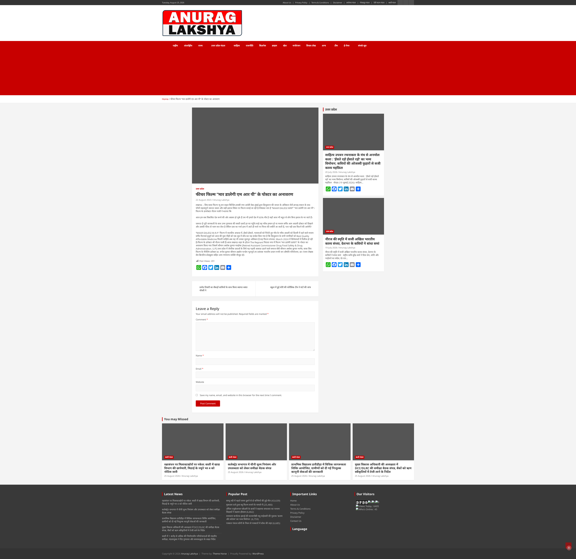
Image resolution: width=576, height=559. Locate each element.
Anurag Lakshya (221, 199)
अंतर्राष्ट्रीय (188, 45)
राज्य (200, 45)
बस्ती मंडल (392, 2)
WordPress (258, 553)
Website (200, 381)
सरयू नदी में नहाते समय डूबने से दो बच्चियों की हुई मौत (248, 500)
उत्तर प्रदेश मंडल (218, 45)
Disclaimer (337, 2)
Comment (202, 319)
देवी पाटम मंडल (379, 2)
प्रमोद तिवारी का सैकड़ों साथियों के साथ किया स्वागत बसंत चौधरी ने (224, 289)
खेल (285, 45)
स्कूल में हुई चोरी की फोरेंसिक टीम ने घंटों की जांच (290, 287)
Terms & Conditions (320, 2)
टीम (336, 45)
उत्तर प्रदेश (200, 188)
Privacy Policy (301, 2)
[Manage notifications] (569, 547)
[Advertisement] (284, 73)
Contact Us (295, 520)
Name (200, 355)
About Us (287, 2)
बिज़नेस (262, 45)
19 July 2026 (331, 247)
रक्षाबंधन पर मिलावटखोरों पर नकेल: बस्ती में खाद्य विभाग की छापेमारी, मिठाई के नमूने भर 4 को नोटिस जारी (192, 468)
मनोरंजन (296, 45)
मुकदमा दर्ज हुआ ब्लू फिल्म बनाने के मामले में (244, 504)
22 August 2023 (203, 199)
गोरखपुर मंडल (365, 2)
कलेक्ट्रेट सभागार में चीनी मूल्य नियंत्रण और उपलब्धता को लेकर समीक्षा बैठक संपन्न (252, 466)
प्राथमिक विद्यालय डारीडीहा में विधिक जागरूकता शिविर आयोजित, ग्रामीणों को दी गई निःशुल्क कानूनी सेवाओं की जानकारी (318, 468)
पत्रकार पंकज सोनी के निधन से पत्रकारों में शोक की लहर (249, 523)
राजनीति (249, 45)
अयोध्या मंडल (351, 2)
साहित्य (237, 45)
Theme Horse (220, 553)
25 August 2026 (172, 475)
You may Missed (176, 419)
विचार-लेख (311, 45)
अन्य (324, 45)
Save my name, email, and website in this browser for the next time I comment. (241, 395)
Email (199, 368)
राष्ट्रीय (175, 45)
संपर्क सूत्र (362, 45)
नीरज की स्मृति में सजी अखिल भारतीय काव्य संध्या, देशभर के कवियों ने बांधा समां (352, 241)
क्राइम (274, 45)
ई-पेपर (347, 45)
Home (293, 500)
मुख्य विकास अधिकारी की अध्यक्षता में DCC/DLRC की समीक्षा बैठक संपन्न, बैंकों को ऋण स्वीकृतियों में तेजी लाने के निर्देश (383, 468)
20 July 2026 (331, 172)
